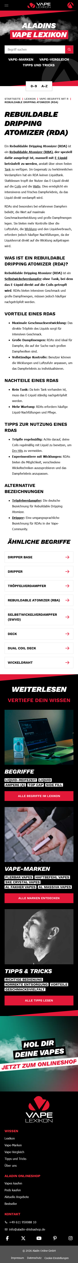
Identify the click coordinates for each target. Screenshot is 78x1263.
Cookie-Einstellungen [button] (56, 1258)
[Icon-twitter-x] (23, 1238)
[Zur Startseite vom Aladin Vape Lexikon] (39, 5)
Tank (8, 169)
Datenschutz (34, 1258)
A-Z (44, 86)
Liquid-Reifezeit (20, 780)
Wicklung (31, 229)
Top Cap (35, 785)
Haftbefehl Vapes (52, 877)
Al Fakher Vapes (20, 887)
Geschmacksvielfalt (25, 989)
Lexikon (10, 1138)
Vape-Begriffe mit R (54, 98)
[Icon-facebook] (7, 1238)
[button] (7, 5)
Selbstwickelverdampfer (23, 279)
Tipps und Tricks (15, 1159)
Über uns (11, 1165)
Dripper (18, 517)
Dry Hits (17, 451)
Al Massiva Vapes (55, 887)
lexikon (30, 98)
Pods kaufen (13, 1190)
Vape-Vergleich (14, 1152)
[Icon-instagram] (70, 1238)
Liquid (45, 780)
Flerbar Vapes (18, 877)
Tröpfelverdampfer (26, 500)
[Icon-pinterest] (55, 1238)
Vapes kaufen (13, 1183)
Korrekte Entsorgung (26, 984)
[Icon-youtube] (39, 1238)
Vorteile (59, 984)
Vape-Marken (13, 1145)
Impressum (17, 1258)
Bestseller (11, 1204)
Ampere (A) (15, 785)
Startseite (13, 98)
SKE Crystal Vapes (22, 882)
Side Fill (54, 785)
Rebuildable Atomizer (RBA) (31, 152)
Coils (18, 186)
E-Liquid (61, 158)
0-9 (34, 86)
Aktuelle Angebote (17, 1197)
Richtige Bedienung (23, 979)
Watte (36, 186)
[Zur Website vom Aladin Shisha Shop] (70, 5)
